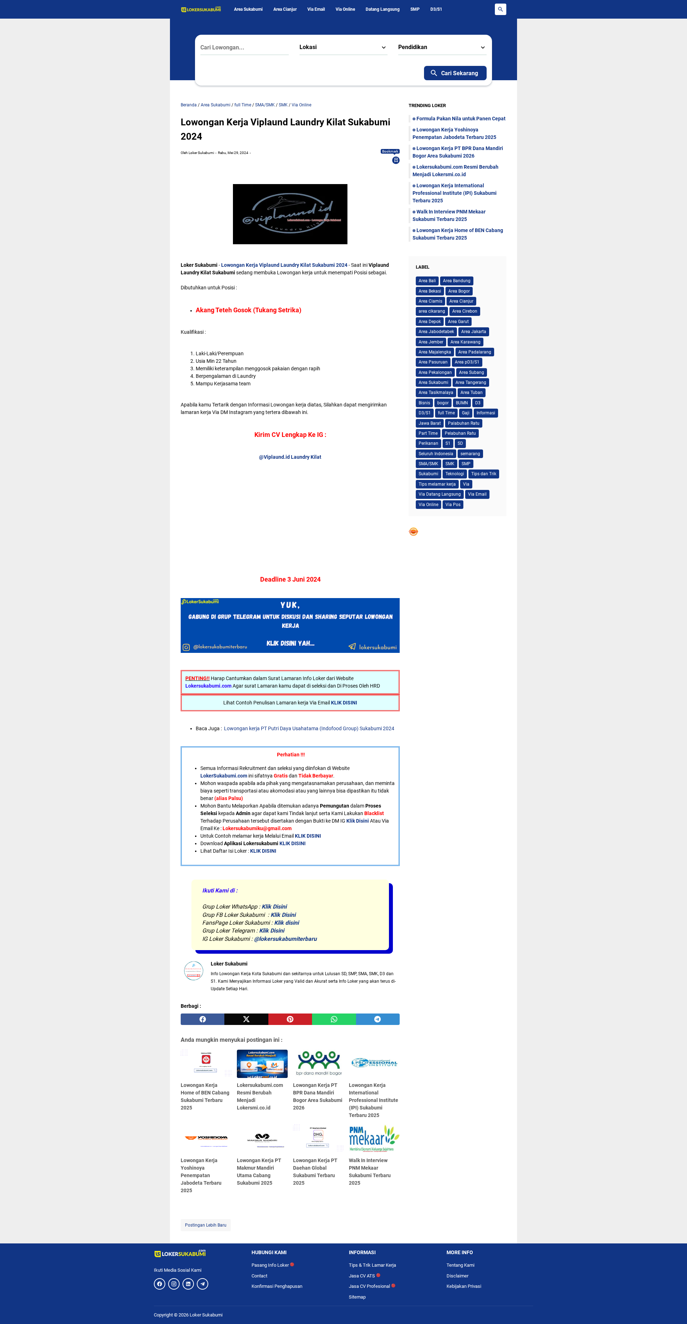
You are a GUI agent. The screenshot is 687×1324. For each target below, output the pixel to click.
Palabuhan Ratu (463, 423)
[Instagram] (174, 1284)
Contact (259, 1276)
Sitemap (357, 1297)
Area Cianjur (285, 9)
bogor (443, 402)
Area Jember (431, 342)
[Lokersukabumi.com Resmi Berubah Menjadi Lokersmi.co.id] (262, 1064)
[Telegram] (202, 1284)
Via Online (345, 9)
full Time (446, 412)
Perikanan (428, 443)
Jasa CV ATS (364, 1276)
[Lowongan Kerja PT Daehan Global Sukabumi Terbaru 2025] (318, 1139)
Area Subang (471, 372)
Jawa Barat (430, 423)
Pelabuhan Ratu (460, 433)
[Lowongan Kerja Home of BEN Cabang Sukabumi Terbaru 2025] (206, 1064)
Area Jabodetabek (436, 331)
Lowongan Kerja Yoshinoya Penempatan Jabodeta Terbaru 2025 (201, 1175)
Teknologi (454, 473)
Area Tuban (472, 392)
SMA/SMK (428, 463)
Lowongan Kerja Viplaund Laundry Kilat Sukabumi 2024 (284, 265)
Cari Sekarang (459, 73)
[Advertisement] (290, 511)
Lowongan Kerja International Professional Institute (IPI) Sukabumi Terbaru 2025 (373, 1100)
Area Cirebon (464, 311)
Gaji (465, 412)
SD (460, 443)
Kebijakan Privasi (464, 1286)
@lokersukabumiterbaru (285, 938)
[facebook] (202, 1019)
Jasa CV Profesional (372, 1286)
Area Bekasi (430, 291)
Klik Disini (357, 821)
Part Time (428, 433)
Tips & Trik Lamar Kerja (372, 1265)
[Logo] (197, 1253)
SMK (449, 463)
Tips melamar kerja (437, 484)
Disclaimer (457, 1276)
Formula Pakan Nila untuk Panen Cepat (461, 118)
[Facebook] (159, 1284)
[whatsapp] (334, 1019)
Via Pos (453, 504)
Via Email (316, 9)
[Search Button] (500, 9)
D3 (478, 402)
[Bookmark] (396, 160)
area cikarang (432, 311)
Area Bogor (459, 291)
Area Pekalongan (435, 372)
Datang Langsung (383, 9)
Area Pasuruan (433, 362)
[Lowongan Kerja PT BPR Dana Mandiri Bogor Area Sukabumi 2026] (318, 1064)
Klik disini (286, 922)
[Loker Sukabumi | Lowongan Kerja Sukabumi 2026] (201, 9)
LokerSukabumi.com (223, 776)
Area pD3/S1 (467, 362)
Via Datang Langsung (440, 494)
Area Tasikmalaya (436, 392)
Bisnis (424, 402)
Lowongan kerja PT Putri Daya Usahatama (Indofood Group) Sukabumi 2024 (309, 728)
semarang (470, 453)
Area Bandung (457, 280)
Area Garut (458, 321)
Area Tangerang (470, 382)
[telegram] (378, 1019)
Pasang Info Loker (273, 1265)
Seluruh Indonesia (436, 453)
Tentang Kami (460, 1265)
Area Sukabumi (248, 9)
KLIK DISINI (344, 703)
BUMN (462, 402)
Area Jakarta (473, 331)
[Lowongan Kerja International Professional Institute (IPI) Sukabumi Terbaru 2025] (374, 1064)
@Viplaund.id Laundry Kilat (290, 457)
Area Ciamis (430, 301)
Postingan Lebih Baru (205, 1225)
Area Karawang (465, 342)
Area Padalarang (474, 352)
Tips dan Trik (483, 473)
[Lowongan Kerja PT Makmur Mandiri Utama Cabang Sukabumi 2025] (262, 1139)
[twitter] (246, 1019)
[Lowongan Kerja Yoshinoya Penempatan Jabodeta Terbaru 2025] (206, 1139)
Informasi (486, 412)
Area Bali (427, 280)
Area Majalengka (435, 352)
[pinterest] (290, 1019)
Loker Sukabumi (206, 1315)
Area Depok (430, 321)
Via (466, 484)
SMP (415, 9)
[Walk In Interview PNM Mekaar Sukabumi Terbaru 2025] (374, 1139)
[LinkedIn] (188, 1284)
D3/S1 (436, 9)
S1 (447, 443)
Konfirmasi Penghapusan (277, 1286)
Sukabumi (428, 473)
